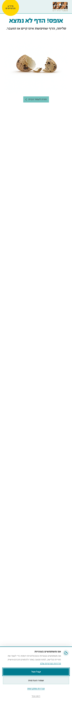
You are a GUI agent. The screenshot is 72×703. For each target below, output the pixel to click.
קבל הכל (36, 671)
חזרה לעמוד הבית (37, 99)
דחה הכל (36, 696)
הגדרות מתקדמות (36, 688)
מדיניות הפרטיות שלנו (50, 663)
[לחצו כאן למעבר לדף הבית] (60, 6)
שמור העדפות (36, 680)
